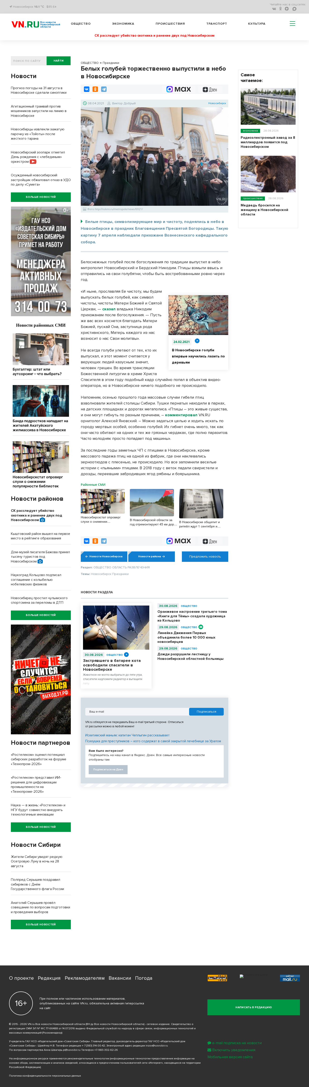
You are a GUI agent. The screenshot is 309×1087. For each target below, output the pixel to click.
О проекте (21, 978)
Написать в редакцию (253, 1007)
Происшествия (170, 24)
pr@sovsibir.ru (72, 1050)
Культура (257, 24)
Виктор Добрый (124, 103)
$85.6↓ (51, 7)
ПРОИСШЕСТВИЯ (253, 198)
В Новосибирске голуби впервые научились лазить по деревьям (198, 356)
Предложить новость (205, 556)
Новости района (149, 556)
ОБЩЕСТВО (114, 655)
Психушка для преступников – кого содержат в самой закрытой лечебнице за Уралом (153, 741)
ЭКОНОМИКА (250, 130)
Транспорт (216, 24)
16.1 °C (39, 7)
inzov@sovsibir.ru (157, 1045)
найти (59, 60)
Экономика (123, 24)
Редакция (49, 978)
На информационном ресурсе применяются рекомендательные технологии (59, 1058)
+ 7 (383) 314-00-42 (93, 1045)
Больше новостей (41, 197)
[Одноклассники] (95, 89)
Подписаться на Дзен (108, 769)
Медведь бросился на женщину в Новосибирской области (264, 210)
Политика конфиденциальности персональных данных (45, 1075)
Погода (143, 978)
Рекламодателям (85, 978)
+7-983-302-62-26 (106, 1050)
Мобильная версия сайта (230, 1057)
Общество (81, 24)
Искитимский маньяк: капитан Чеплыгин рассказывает (127, 735)
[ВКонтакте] (86, 89)
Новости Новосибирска (105, 556)
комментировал (181, 414)
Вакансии (120, 978)
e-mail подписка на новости (237, 1043)
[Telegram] (104, 89)
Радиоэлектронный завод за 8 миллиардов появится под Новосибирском (268, 142)
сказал (109, 308)
